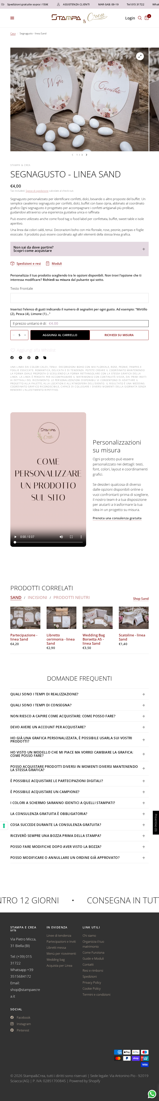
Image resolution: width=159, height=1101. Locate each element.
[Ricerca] (139, 18)
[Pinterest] (29, 357)
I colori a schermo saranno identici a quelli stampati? (62, 803)
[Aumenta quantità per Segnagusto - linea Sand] (25, 335)
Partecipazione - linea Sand (23, 637)
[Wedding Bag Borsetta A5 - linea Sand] (98, 618)
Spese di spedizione (37, 190)
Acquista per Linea (59, 965)
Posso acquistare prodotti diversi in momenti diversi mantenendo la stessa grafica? (74, 768)
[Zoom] (140, 56)
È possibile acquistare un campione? (45, 792)
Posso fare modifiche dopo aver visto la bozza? (55, 846)
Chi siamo (89, 935)
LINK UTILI (91, 927)
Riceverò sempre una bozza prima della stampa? (55, 835)
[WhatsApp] (37, 357)
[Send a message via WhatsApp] (152, 1094)
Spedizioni (90, 976)
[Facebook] (12, 357)
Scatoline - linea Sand (132, 637)
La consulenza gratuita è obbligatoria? (48, 813)
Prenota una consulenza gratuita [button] (117, 518)
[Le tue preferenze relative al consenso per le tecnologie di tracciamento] (4, 826)
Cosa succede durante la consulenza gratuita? (55, 824)
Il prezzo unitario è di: (35, 323)
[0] (146, 18)
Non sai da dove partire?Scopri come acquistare (33, 249)
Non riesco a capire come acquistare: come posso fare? (62, 716)
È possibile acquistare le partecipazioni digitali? (56, 781)
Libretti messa (56, 947)
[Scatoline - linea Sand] (134, 618)
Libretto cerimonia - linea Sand (61, 639)
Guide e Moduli (93, 958)
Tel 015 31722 (127, 4)
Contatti (88, 964)
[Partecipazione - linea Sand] (25, 618)
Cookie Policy (92, 988)
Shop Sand (141, 598)
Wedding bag (56, 959)
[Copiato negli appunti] (45, 357)
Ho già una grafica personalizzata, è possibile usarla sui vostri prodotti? (71, 740)
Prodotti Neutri (71, 597)
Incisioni (37, 597)
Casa (13, 33)
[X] (21, 357)
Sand (16, 597)
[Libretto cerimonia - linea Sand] (62, 618)
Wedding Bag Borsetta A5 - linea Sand (94, 639)
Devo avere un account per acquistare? (48, 727)
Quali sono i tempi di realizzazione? (44, 694)
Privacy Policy (92, 982)
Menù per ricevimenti (61, 953)
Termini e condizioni (96, 994)
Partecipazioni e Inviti (61, 941)
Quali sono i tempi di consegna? (40, 705)
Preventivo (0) (156, 822)
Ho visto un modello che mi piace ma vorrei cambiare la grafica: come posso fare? (71, 754)
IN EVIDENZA (57, 927)
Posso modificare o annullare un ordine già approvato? (64, 857)
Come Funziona (93, 952)
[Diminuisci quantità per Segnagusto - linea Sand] (14, 335)
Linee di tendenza (59, 935)
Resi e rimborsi (93, 970)
